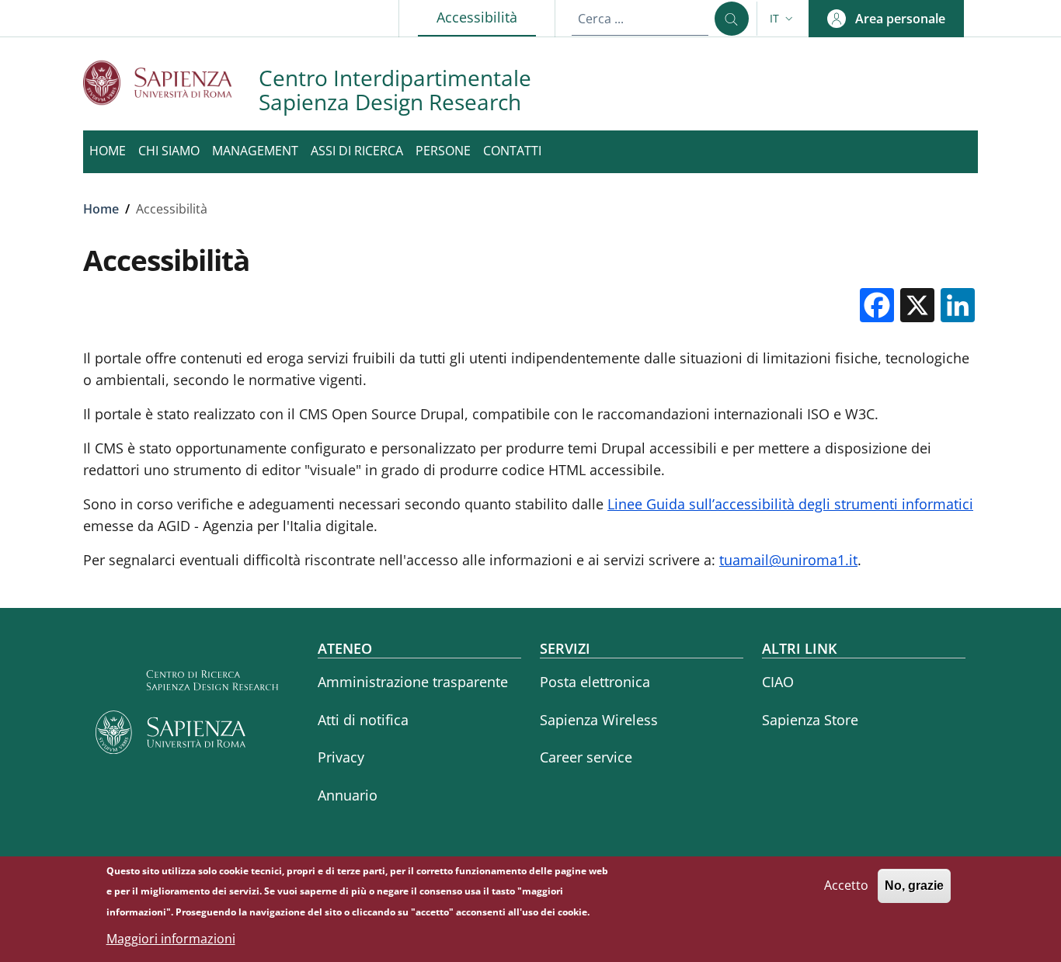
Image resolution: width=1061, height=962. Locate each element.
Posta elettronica (595, 681)
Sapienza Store (810, 719)
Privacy (341, 757)
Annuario (347, 795)
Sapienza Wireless (599, 719)
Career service (586, 757)
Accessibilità (486, 16)
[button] (783, 18)
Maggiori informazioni (170, 938)
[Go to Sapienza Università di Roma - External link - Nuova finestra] (171, 82)
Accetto (846, 885)
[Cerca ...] (732, 19)
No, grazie (914, 885)
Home (101, 208)
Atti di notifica (363, 719)
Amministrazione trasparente (413, 681)
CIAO (778, 681)
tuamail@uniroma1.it (788, 559)
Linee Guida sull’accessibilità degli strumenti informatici (790, 504)
